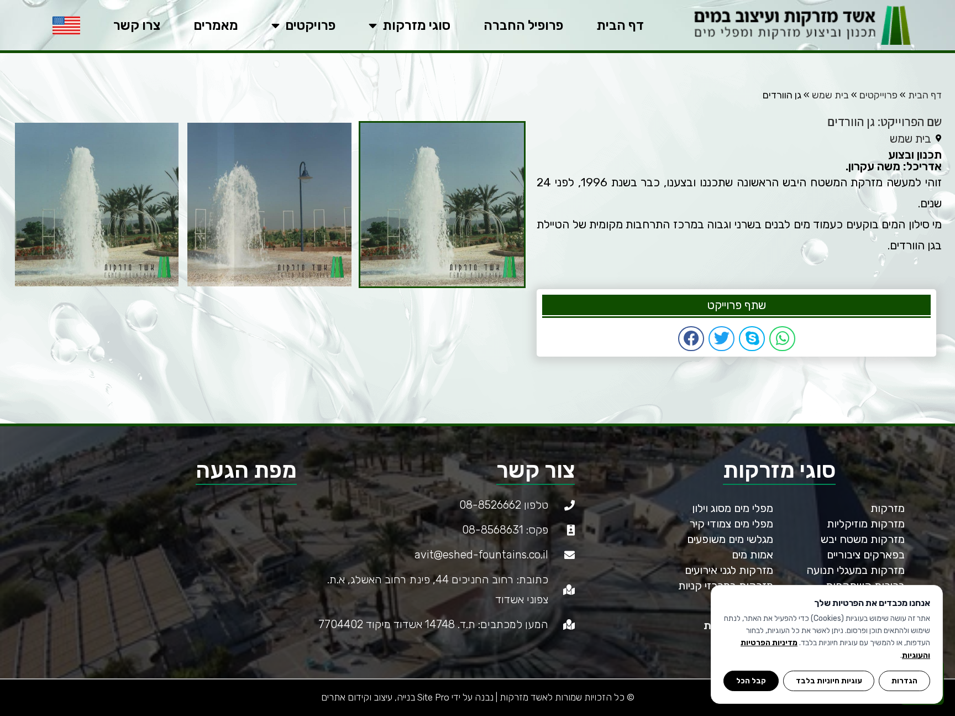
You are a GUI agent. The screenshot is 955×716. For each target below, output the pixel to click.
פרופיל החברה (523, 25)
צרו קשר (136, 25)
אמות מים (752, 554)
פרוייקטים (878, 95)
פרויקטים (310, 25)
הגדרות (904, 680)
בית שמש (830, 95)
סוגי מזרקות (416, 25)
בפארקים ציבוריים (866, 554)
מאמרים (215, 25)
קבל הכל (751, 680)
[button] (782, 338)
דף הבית (620, 25)
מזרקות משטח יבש (863, 539)
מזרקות (887, 508)
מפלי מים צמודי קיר (731, 523)
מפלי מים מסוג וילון (732, 508)
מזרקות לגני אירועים (729, 570)
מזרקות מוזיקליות (866, 523)
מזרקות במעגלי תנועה (855, 570)
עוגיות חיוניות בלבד (829, 680)
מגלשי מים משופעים (730, 539)
